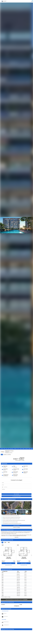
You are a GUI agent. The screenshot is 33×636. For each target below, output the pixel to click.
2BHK (5, 542)
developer (26, 448)
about (4, 448)
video (18, 448)
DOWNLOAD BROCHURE (17, 496)
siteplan (23, 448)
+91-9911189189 (25, 599)
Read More (16, 537)
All (2, 542)
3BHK (9, 542)
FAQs (29, 448)
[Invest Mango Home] (4, 1)
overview (2, 448)
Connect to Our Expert (16, 527)
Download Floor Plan (8, 565)
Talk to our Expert (9, 563)
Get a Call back (16, 494)
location (20, 448)
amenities (15, 448)
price (8, 448)
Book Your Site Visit (16, 525)
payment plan (11, 448)
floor (6, 448)
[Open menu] (31, 1)
